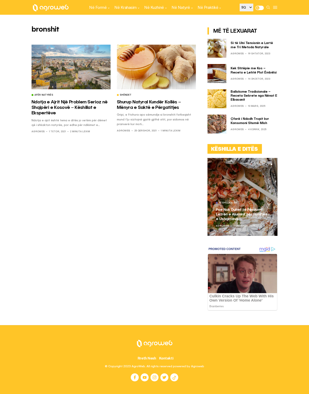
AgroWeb (38, 132)
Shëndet (125, 95)
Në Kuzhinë (154, 7)
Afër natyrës (43, 95)
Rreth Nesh (147, 358)
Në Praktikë (208, 7)
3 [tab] (271, 164)
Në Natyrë (181, 7)
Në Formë (98, 7)
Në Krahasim (125, 7)
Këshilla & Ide (229, 203)
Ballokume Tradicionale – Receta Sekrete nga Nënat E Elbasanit (254, 96)
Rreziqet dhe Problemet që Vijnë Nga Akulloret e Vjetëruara (240, 214)
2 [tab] (268, 164)
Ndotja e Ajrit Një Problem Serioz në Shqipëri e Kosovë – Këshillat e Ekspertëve (69, 108)
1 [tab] (266, 164)
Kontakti (166, 358)
